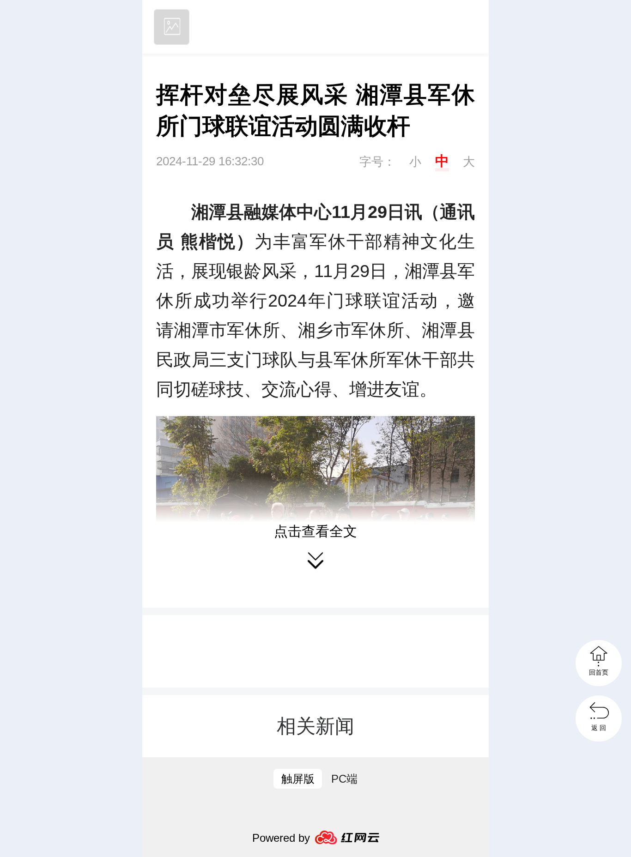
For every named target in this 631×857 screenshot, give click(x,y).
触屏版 (298, 779)
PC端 (344, 779)
